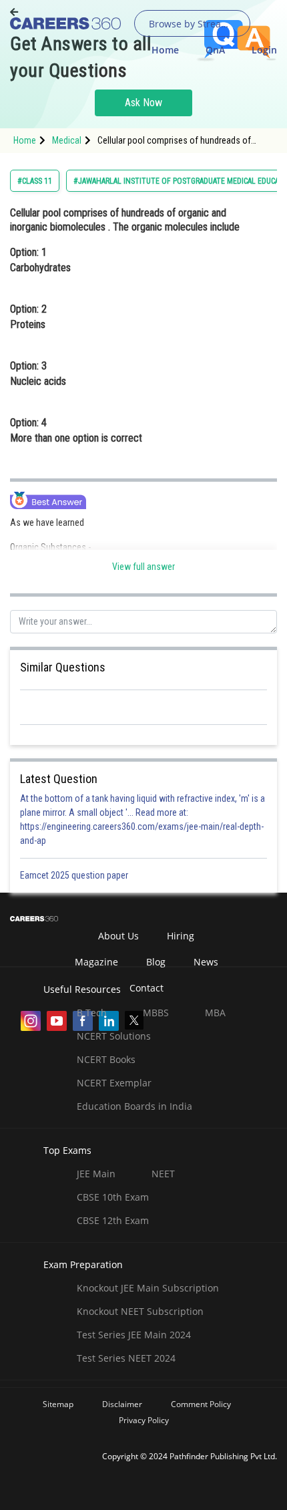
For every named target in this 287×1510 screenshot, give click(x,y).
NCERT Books (106, 1059)
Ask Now (143, 102)
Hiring (180, 935)
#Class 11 (34, 181)
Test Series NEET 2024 (126, 1358)
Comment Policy (201, 1404)
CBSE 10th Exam (113, 1197)
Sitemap (58, 1404)
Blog (156, 961)
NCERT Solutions (114, 1036)
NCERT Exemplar (114, 1082)
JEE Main (96, 1173)
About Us (118, 935)
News (206, 961)
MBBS (156, 1012)
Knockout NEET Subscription (140, 1311)
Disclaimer (122, 1404)
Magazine (96, 961)
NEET (163, 1173)
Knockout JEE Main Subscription (148, 1287)
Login (264, 49)
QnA (215, 49)
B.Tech (92, 1012)
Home (165, 49)
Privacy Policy (144, 1420)
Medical (66, 140)
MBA (215, 1012)
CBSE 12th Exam (113, 1220)
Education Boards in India (134, 1106)
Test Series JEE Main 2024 (134, 1334)
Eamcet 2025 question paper (75, 875)
